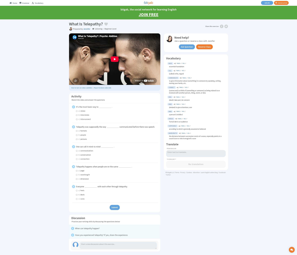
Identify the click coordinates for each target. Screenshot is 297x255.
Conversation (282, 3)
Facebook (222, 172)
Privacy (182, 172)
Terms (177, 172)
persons (82, 139)
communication (85, 150)
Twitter (168, 175)
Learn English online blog (209, 172)
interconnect (84, 119)
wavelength (84, 174)
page (81, 170)
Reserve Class (204, 46)
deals (81, 194)
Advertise (196, 172)
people (82, 135)
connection (83, 159)
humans (82, 131)
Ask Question (187, 46)
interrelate (83, 115)
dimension (83, 179)
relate (81, 111)
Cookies (189, 172)
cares (81, 199)
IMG (183, 63)
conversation (84, 155)
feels (81, 190)
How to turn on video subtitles (81, 88)
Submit (114, 207)
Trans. (179, 63)
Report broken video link (102, 88)
